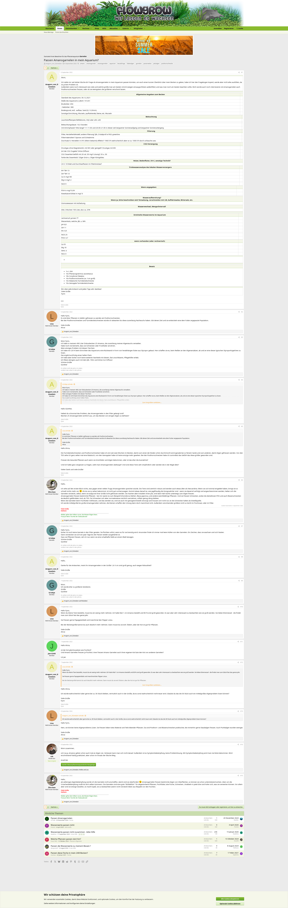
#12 (241, 662)
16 (83, 834)
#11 (241, 642)
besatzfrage (121, 64)
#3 (242, 337)
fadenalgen (130, 64)
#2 (242, 312)
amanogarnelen (103, 64)
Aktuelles (114, 28)
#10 (241, 607)
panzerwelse (147, 64)
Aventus (53, 855)
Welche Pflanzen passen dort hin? (66, 839)
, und (76, 770)
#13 (241, 711)
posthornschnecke (167, 64)
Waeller (236, 820)
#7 (242, 526)
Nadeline (53, 834)
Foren (59, 28)
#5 (242, 426)
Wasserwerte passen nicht (62, 825)
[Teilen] (238, 72)
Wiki (104, 28)
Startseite (50, 28)
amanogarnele (91, 64)
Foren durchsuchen (61, 32)
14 (79, 834)
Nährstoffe (68, 827)
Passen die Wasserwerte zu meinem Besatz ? (71, 846)
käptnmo (236, 855)
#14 (241, 744)
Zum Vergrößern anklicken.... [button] (152, 402)
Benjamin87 (54, 848)
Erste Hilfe (74, 834)
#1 (242, 72)
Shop (97, 28)
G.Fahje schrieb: (67, 384)
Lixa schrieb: (66, 431)
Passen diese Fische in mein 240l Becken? (69, 853)
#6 (242, 480)
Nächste (53, 68)
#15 (241, 776)
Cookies (68, 899)
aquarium (112, 64)
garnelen (139, 64)
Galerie (126, 28)
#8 (242, 557)
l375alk (53, 820)
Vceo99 (236, 841)
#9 (242, 581)
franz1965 (54, 841)
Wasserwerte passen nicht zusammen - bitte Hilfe (73, 832)
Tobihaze (236, 848)
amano (82, 64)
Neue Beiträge (48, 32)
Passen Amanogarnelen (61, 818)
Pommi (53, 827)
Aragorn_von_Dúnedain (54, 63)
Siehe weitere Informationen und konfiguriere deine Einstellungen (69, 903)
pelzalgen (156, 64)
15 (81, 834)
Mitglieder (138, 28)
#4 (242, 380)
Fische (71, 820)
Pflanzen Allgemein (76, 841)
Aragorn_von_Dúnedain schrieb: (73, 716)
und (75, 601)
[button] (72, 28)
